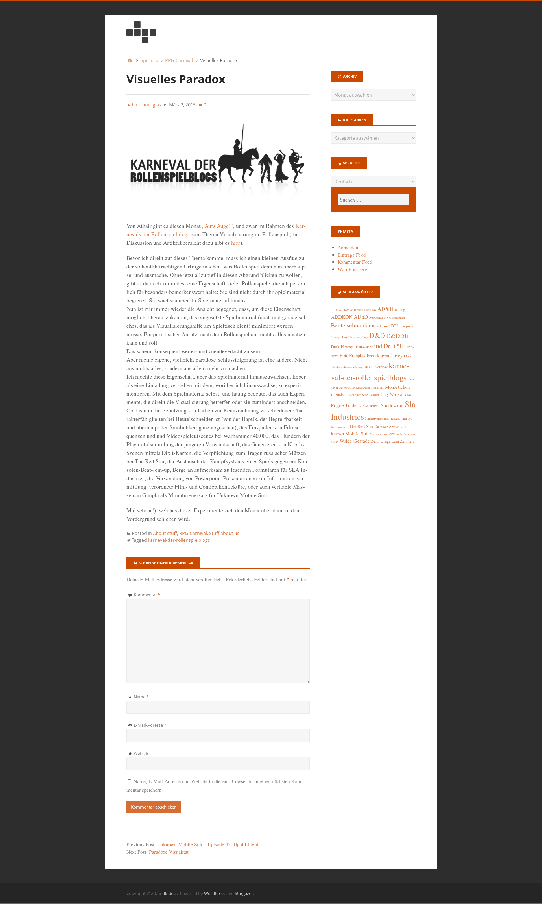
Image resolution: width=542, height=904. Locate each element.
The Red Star (361, 426)
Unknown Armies (387, 426)
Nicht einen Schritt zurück (363, 395)
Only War (389, 394)
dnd (377, 345)
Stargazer (244, 893)
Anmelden (348, 247)
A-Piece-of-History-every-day (357, 310)
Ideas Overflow (376, 367)
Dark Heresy (342, 346)
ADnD (361, 316)
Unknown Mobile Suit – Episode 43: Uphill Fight (207, 844)
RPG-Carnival (193, 533)
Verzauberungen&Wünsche (386, 434)
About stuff (165, 533)
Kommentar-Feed (355, 262)
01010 (334, 310)
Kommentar (147, 594)
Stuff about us (224, 533)
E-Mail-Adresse (150, 725)
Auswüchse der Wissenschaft (387, 318)
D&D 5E (397, 335)
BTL (395, 326)
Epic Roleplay (353, 355)
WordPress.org (352, 269)
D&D (377, 335)
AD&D (385, 308)
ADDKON (342, 316)
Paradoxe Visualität (169, 851)
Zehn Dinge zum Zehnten (392, 441)
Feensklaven (378, 355)
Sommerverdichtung (377, 418)
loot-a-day (377, 388)
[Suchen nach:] (373, 199)
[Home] (129, 60)
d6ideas (170, 893)
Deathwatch (362, 346)
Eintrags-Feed (352, 255)
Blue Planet (381, 326)
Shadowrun (392, 405)
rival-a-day (404, 394)
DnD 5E (393, 346)
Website (141, 753)
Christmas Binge (358, 337)
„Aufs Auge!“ (217, 226)
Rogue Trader (344, 405)
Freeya (397, 355)
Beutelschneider (351, 325)
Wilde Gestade (355, 440)
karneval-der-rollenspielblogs (179, 540)
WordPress (214, 893)
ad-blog (400, 309)
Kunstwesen (363, 388)
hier (235, 242)
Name (141, 697)
